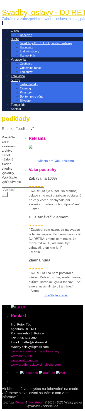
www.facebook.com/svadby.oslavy (35, 351)
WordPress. (36, 402)
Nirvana (19, 402)
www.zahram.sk (22, 355)
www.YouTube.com (24, 360)
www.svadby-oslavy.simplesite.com (36, 364)
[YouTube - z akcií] (47, 373)
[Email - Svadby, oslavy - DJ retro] (61, 373)
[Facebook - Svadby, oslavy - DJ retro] (29, 373)
